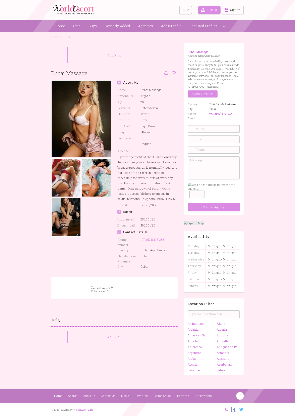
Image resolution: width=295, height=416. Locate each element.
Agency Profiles (203, 94)
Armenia (223, 353)
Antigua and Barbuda (228, 347)
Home (60, 26)
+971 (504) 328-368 (152, 240)
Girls (76, 26)
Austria (192, 364)
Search (73, 396)
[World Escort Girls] (74, 9)
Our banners (203, 396)
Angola (193, 341)
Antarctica (195, 347)
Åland (221, 324)
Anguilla (223, 341)
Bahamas (194, 370)
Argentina (194, 353)
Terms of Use (162, 396)
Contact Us (108, 396)
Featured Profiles (203, 26)
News (125, 396)
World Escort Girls (83, 409)
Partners (183, 396)
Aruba (192, 359)
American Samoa (199, 335)
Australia (223, 359)
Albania (193, 329)
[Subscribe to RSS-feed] (225, 409)
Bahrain (222, 370)
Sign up (212, 10)
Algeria (222, 329)
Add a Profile (171, 26)
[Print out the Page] (166, 73)
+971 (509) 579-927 (220, 113)
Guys (92, 26)
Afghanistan (196, 324)
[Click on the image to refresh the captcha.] (214, 187)
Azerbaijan (224, 364)
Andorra (222, 335)
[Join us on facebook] (232, 409)
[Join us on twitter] (240, 409)
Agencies (145, 26)
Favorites (141, 396)
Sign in (235, 10)
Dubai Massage (198, 52)
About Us (89, 396)
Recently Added (117, 26)
